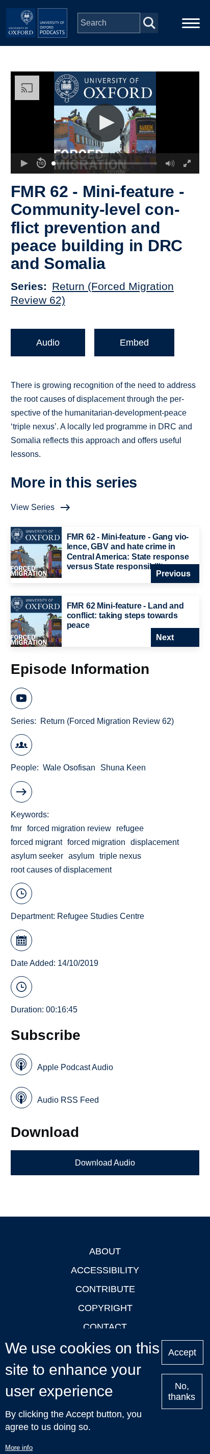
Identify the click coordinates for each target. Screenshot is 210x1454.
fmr (16, 828)
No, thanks (181, 1391)
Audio (48, 342)
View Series (33, 507)
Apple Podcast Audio (75, 1067)
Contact (105, 1327)
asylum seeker (37, 856)
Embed (134, 342)
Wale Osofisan (69, 767)
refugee (130, 828)
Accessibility (105, 1270)
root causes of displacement (61, 869)
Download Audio (105, 1162)
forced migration (96, 842)
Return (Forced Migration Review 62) (107, 721)
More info (19, 1447)
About (105, 1251)
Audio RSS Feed (68, 1100)
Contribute (105, 1289)
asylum (81, 856)
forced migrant (36, 842)
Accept (182, 1352)
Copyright (105, 1308)
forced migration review (69, 828)
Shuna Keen (123, 767)
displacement (154, 842)
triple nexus (120, 856)
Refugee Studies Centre (100, 916)
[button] (105, 123)
